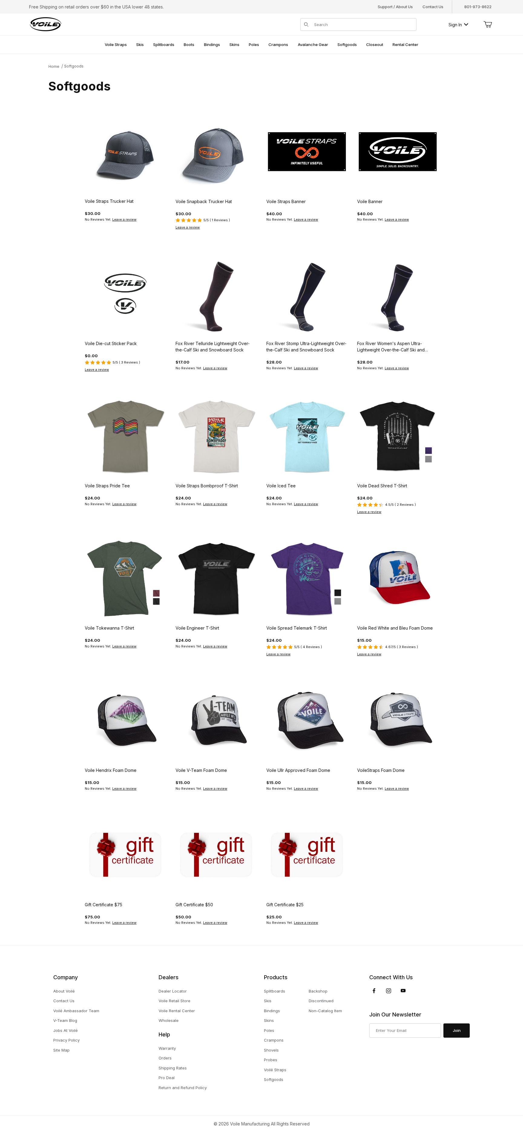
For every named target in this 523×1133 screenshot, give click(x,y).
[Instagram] (388, 991)
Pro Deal (167, 1077)
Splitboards (274, 991)
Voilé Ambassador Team (76, 1010)
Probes (270, 1059)
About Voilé (64, 991)
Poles (269, 1030)
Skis (267, 1000)
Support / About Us (395, 6)
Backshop (318, 991)
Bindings (272, 1010)
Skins (269, 1020)
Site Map (61, 1050)
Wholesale (169, 1020)
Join (457, 1030)
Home (53, 66)
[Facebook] (374, 991)
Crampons (274, 1040)
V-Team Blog (65, 1020)
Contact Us (433, 6)
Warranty (167, 1048)
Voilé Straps (275, 1069)
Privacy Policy (66, 1040)
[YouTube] (403, 991)
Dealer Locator (173, 991)
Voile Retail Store (174, 1000)
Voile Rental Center (177, 1010)
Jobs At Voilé (65, 1030)
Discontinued (321, 1000)
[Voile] (45, 24)
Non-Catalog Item (325, 1010)
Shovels (271, 1050)
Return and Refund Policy (183, 1087)
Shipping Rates (173, 1067)
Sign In (455, 24)
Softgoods (74, 66)
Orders (165, 1058)
